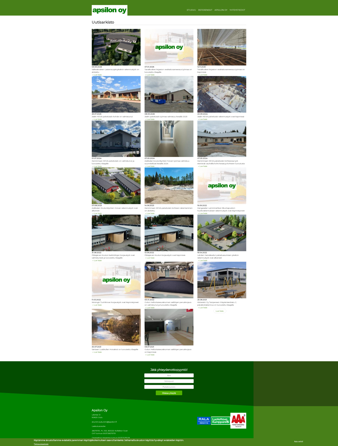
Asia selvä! (298, 441)
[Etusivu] (109, 10)
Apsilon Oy (221, 10)
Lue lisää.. (220, 311)
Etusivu (191, 10)
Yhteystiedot (237, 10)
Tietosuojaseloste (41, 444)
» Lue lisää (97, 75)
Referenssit (205, 10)
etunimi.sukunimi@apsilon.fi (104, 422)
